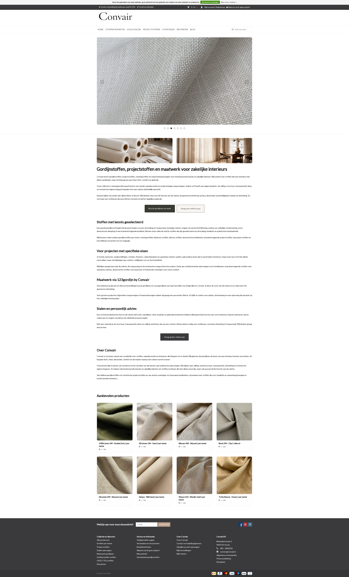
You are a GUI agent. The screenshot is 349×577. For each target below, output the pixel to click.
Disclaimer (220, 562)
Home (100, 29)
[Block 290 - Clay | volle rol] (234, 421)
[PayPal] (219, 573)
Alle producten (103, 540)
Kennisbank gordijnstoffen (148, 557)
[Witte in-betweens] (174, 81)
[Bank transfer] (244, 573)
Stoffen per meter (115, 29)
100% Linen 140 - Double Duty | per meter (114, 444)
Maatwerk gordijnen (105, 554)
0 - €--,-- (194, 7)
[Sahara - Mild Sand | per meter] (155, 475)
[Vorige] (102, 82)
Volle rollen (134, 29)
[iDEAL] (213, 573)
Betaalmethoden (144, 547)
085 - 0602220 (226, 548)
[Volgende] (247, 82)
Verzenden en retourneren (148, 543)
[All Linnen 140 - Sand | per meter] (155, 421)
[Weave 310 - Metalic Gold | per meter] (194, 475)
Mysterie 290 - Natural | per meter (113, 497)
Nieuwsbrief (142, 554)
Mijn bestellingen (184, 550)
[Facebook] (240, 524)
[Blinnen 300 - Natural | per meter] (194, 421)
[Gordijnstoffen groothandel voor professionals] (123, 17)
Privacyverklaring (223, 558)
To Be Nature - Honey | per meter (233, 497)
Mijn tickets (181, 554)
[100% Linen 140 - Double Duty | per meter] (115, 421)
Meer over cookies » (229, 2)
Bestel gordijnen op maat (159, 208)
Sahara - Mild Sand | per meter (151, 497)
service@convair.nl (228, 552)
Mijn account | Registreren (214, 7)
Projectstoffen (151, 29)
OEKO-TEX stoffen (105, 560)
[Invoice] (249, 573)
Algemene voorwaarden (226, 555)
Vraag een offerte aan (190, 208)
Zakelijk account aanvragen (188, 547)
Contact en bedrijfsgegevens (189, 543)
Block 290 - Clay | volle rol (229, 443)
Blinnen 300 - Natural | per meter (193, 443)
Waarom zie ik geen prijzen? (239, 7)
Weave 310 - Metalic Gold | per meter (192, 498)
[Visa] (231, 573)
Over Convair (182, 540)
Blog (192, 29)
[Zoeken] (231, 29)
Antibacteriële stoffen (106, 557)
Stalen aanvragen (104, 550)
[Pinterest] (245, 524)
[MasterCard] (225, 573)
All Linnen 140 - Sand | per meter (153, 443)
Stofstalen (168, 29)
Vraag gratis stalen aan (174, 337)
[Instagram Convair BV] (250, 524)
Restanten (182, 29)
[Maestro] (238, 573)
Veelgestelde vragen (145, 540)
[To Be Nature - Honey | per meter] (234, 475)
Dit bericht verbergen (210, 2)
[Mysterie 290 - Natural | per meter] (115, 475)
